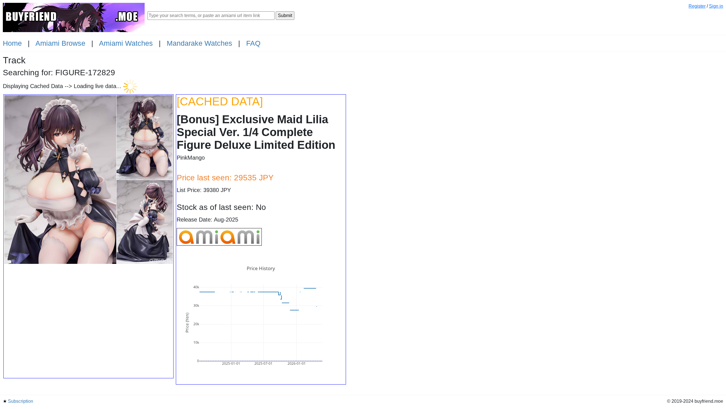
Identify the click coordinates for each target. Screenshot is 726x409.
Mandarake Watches (199, 43)
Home (12, 43)
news (653, 401)
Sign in (716, 6)
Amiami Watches (126, 43)
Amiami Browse (60, 43)
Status (662, 401)
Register (697, 6)
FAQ (253, 43)
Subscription (18, 401)
